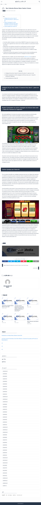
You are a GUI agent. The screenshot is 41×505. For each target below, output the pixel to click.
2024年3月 (5, 389)
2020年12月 (5, 478)
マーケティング (19, 495)
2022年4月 (5, 447)
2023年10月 (5, 401)
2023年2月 (5, 422)
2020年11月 (5, 480)
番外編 (4, 361)
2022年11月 (5, 429)
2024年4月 (5, 386)
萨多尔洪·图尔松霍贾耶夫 (8, 287)
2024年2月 (5, 391)
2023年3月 (5, 419)
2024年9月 (5, 373)
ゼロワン (14, 495)
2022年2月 (5, 452)
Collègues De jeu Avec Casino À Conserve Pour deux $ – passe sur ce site (11, 19)
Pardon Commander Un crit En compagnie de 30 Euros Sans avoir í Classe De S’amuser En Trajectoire (11, 23)
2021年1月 (5, 475)
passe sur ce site (28, 56)
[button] (5, 261)
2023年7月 (5, 409)
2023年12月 (5, 396)
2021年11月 (5, 460)
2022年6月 (5, 442)
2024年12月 (5, 371)
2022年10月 (5, 432)
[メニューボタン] (1, 1)
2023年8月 (5, 406)
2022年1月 (5, 455)
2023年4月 (5, 417)
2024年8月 (5, 376)
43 (2, 343)
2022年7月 (5, 439)
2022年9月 (5, 434)
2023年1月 (5, 424)
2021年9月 (5, 465)
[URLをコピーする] (36, 261)
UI (6, 495)
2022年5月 (5, 445)
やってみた (10, 495)
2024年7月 (5, 378)
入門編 (4, 10)
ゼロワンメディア (20, 1)
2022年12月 (5, 427)
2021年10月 (5, 462)
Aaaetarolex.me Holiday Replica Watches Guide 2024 (12, 335)
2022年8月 (5, 437)
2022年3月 (5, 450)
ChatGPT (3, 495)
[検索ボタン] (39, 1)
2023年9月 (5, 404)
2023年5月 (5, 414)
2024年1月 (5, 394)
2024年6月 (5, 381)
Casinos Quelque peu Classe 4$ (10, 26)
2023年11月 (5, 399)
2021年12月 (5, 457)
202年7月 (5, 485)
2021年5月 (5, 470)
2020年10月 (5, 483)
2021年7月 (5, 467)
